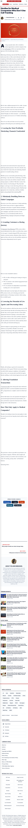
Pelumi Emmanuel (10, 17)
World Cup (5, 710)
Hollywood (5, 700)
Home (10, 4)
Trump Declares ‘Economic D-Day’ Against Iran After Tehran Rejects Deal (16, 602)
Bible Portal (20, 796)
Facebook (8, 502)
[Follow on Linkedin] (21, 18)
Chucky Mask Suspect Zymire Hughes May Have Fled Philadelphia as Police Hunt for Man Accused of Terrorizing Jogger (17, 645)
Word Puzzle (20, 784)
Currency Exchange (20, 805)
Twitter (15, 502)
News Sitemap (14, 715)
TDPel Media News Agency (14, 1)
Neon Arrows (20, 790)
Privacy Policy (5, 763)
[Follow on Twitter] (16, 18)
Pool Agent (22, 702)
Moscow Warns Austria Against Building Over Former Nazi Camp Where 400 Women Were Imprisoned (17, 608)
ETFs (13, 698)
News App (4, 759)
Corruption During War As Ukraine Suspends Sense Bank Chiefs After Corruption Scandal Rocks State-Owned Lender (17, 596)
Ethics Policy (5, 755)
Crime (24, 695)
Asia (7, 693)
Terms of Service (6, 768)
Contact (3, 749)
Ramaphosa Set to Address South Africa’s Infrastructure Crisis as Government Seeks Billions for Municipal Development (16, 652)
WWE (10, 710)
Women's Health (20, 799)
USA (21, 707)
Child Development (8, 805)
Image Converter (20, 777)
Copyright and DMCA (6, 751)
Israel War (17, 700)
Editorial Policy (5, 753)
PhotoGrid (8, 784)
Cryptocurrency (6, 698)
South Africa (21, 705)
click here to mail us (17, 825)
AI (3, 693)
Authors (4, 747)
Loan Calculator (8, 802)
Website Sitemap (6, 715)
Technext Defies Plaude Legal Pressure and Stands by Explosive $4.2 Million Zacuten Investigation (16, 674)
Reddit (22, 502)
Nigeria (11, 702)
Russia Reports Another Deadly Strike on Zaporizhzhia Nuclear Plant (16, 615)
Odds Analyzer (8, 808)
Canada (9, 695)
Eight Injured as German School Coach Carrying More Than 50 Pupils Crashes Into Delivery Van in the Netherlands (16, 631)
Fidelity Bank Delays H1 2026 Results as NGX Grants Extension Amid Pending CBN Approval (17, 624)
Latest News (15, 4)
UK (3, 707)
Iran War (11, 700)
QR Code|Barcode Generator (20, 781)
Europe (17, 698)
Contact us (21, 4)
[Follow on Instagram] (24, 18)
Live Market (8, 799)
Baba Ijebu (18, 693)
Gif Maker (8, 780)
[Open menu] (1, 1)
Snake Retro (7, 787)
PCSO (16, 702)
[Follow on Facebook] (18, 18)
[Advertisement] (14, 79)
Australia (12, 693)
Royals (4, 705)
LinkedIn (10, 505)
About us (4, 745)
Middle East (5, 702)
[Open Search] (26, 1)
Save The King (8, 793)
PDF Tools (8, 777)
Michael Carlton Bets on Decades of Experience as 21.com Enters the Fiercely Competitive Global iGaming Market (16, 667)
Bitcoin (4, 695)
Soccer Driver (7, 796)
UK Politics (8, 707)
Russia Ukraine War (12, 705)
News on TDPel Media (7, 761)
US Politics (15, 707)
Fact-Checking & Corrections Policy (10, 757)
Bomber (7, 790)
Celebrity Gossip (16, 695)
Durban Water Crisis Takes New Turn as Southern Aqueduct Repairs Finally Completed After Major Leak (15, 638)
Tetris (20, 793)
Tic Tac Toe (20, 787)
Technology (5, 4)
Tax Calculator (20, 802)
